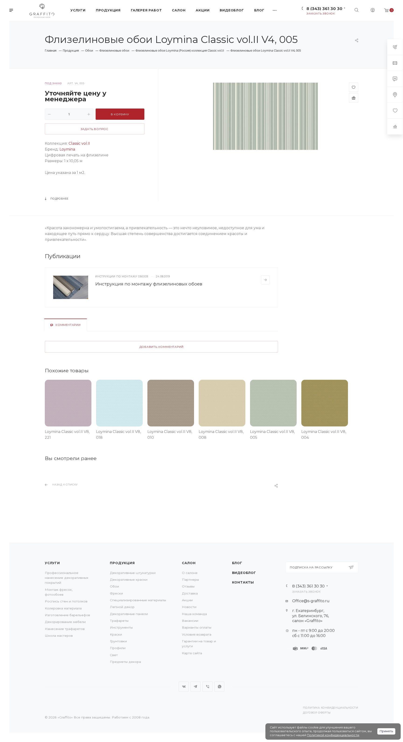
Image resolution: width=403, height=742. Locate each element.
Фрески (116, 593)
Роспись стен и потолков (66, 601)
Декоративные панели (129, 614)
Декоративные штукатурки (133, 573)
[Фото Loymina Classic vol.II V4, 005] (265, 116)
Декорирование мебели (65, 622)
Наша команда (194, 614)
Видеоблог (244, 573)
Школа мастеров (59, 635)
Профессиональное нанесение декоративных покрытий (66, 578)
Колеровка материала (63, 608)
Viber (207, 687)
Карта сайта (192, 653)
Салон (188, 563)
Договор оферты (316, 712)
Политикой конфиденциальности (333, 735)
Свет (114, 655)
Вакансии (190, 620)
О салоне (190, 573)
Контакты (243, 582)
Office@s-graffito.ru (311, 601)
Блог (237, 563)
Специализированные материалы (138, 600)
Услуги (52, 563)
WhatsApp (219, 687)
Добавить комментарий (161, 346)
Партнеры (190, 579)
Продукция (122, 563)
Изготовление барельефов (67, 615)
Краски (116, 634)
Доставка (190, 593)
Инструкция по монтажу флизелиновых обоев (148, 284)
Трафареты (119, 620)
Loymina (67, 149)
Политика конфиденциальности (330, 707)
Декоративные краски (128, 579)
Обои (114, 586)
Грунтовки (118, 641)
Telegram (196, 687)
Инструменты (121, 627)
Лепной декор (122, 607)
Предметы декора (125, 662)
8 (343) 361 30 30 (324, 8)
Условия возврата (196, 634)
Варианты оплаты (196, 627)
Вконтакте (184, 687)
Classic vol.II (79, 143)
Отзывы (188, 586)
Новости (189, 607)
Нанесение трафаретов (65, 629)
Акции (187, 600)
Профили (117, 648)
